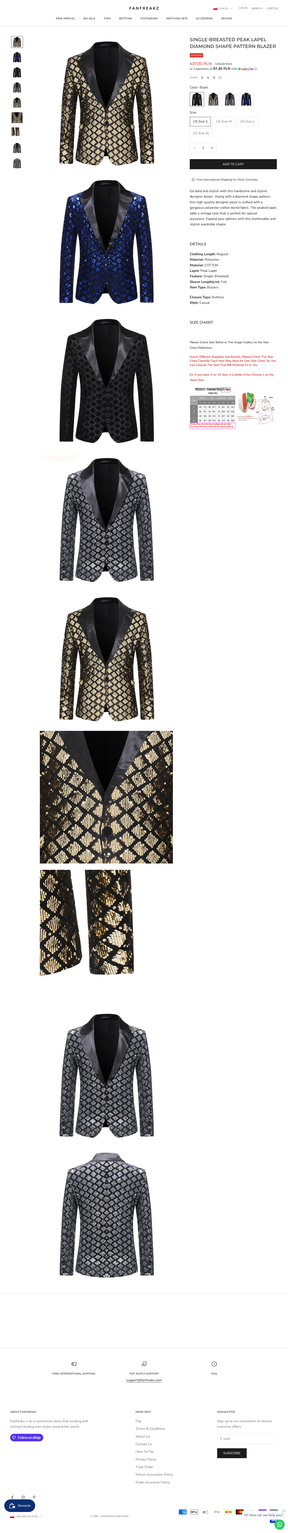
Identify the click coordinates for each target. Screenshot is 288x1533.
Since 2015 (122, 1516)
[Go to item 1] (17, 42)
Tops (107, 18)
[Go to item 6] (17, 118)
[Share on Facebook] (202, 77)
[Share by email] (220, 77)
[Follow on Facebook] (12, 1497)
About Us (143, 1436)
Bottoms (125, 18)
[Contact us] (280, 1525)
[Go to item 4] (17, 87)
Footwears (149, 18)
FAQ (214, 1373)
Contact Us (144, 1444)
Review (226, 18)
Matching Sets (176, 18)
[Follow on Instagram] (23, 1497)
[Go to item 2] (17, 57)
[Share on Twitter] (208, 77)
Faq (138, 1421)
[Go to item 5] (17, 102)
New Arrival (65, 18)
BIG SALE (89, 18)
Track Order (144, 1467)
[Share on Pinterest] (214, 77)
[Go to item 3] (17, 72)
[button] (233, 69)
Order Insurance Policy (153, 1482)
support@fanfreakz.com (144, 1380)
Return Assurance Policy (154, 1474)
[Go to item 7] (17, 133)
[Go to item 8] (17, 148)
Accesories (204, 18)
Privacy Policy (146, 1459)
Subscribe (232, 1453)
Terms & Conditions (151, 1428)
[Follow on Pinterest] (34, 1497)
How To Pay (145, 1451)
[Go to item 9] (17, 163)
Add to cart (233, 164)
